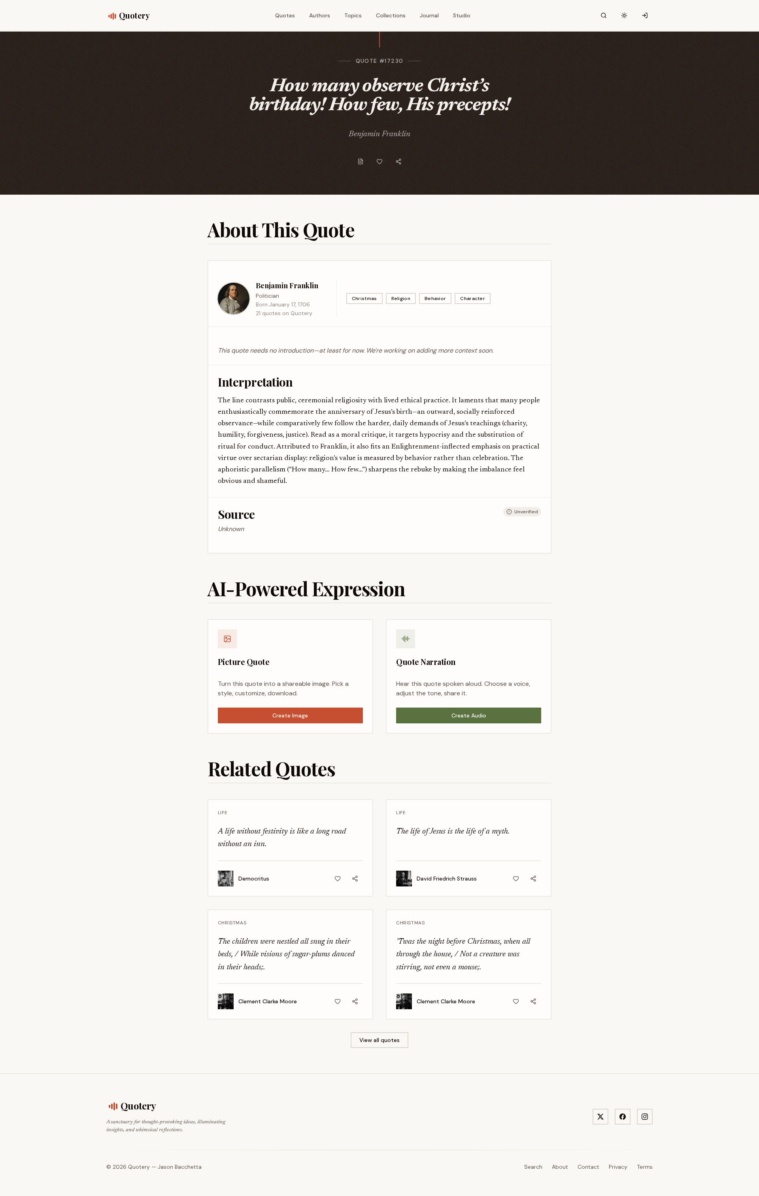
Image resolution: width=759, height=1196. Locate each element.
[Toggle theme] (624, 15)
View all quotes (379, 1040)
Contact (588, 1166)
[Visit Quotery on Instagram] (645, 1117)
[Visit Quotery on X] (600, 1117)
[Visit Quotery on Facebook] (623, 1117)
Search (533, 1166)
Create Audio (468, 715)
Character (472, 298)
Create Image (290, 715)
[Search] (604, 15)
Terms (645, 1166)
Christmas (364, 298)
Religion (400, 298)
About (560, 1166)
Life (222, 812)
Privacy (618, 1166)
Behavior (435, 298)
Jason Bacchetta (180, 1166)
